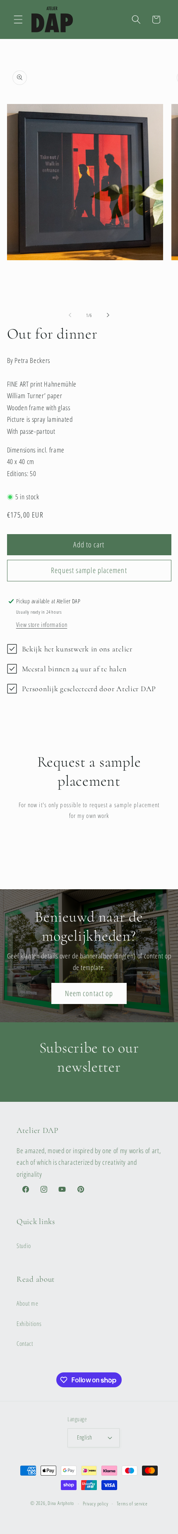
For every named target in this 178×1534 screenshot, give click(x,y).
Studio (24, 1245)
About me (27, 1303)
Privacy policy (95, 1503)
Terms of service (132, 1503)
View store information (41, 624)
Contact (25, 1343)
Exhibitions (29, 1323)
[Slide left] (70, 315)
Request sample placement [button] (89, 570)
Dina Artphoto (61, 1503)
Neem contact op (89, 993)
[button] (18, 19)
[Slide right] (108, 315)
